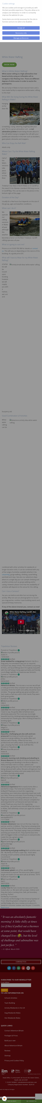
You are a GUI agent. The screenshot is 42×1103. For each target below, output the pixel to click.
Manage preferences (21, 38)
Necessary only (21, 33)
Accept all (21, 28)
